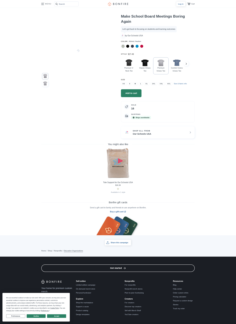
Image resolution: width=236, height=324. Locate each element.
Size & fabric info (180, 84)
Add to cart (131, 93)
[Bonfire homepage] (118, 4)
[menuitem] (42, 4)
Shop (50, 251)
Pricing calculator (179, 297)
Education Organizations (73, 251)
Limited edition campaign (85, 285)
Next (186, 63)
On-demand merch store (85, 289)
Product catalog (82, 310)
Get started (116, 268)
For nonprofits (130, 285)
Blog (174, 285)
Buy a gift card (117, 212)
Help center (177, 289)
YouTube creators (131, 314)
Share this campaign (119, 242)
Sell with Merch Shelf (133, 310)
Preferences (15, 316)
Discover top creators (133, 307)
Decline (36, 316)
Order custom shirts (180, 293)
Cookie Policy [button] (54, 308)
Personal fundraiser (83, 293)
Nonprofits (58, 251)
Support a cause (82, 307)
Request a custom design (183, 301)
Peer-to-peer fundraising (134, 293)
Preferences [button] (45, 311)
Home (43, 251)
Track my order (179, 308)
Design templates (82, 314)
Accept (56, 316)
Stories (175, 305)
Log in (181, 4)
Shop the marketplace (84, 303)
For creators (129, 303)
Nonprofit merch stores (133, 289)
